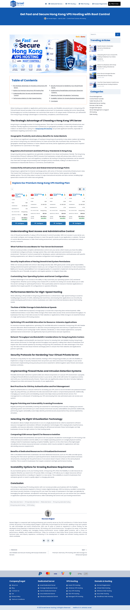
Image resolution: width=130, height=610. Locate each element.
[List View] (80, 189)
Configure (21, 223)
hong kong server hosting (17, 505)
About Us (15, 585)
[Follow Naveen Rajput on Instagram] (48, 541)
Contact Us (15, 591)
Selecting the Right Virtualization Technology (65, 95)
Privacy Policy (16, 596)
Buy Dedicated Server (16, 502)
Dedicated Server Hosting (97, 103)
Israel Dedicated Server (47, 585)
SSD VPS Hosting (74, 594)
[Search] (12, 189)
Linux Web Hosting (103, 594)
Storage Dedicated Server (48, 588)
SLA (13, 594)
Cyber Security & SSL (96, 101)
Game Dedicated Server (48, 591)
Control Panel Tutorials (73, 18)
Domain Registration (100, 4)
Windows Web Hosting (104, 591)
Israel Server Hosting (49, 607)
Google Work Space (96, 108)
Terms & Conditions (18, 599)
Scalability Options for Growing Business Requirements (67, 98)
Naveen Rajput (53, 18)
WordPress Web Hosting (105, 596)
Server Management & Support (99, 110)
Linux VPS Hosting (74, 591)
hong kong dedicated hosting (61, 502)
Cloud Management (96, 96)
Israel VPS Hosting (74, 585)
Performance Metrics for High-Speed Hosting (27, 98)
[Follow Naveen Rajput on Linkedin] (52, 541)
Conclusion (54, 101)
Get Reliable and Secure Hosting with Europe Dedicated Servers (27, 552)
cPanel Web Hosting (103, 588)
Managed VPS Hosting (76, 596)
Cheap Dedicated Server (32, 502)
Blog (13, 588)
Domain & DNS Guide (96, 105)
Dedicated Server (46, 502)
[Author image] (45, 18)
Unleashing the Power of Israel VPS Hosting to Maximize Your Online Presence (107, 57)
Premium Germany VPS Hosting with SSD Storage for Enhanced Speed (70, 552)
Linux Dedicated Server (47, 594)
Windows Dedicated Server (49, 596)
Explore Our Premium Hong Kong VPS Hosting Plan (28, 90)
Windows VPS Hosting (76, 588)
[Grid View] (83, 189)
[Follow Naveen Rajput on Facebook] (44, 541)
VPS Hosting (83, 18)
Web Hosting (93, 114)
